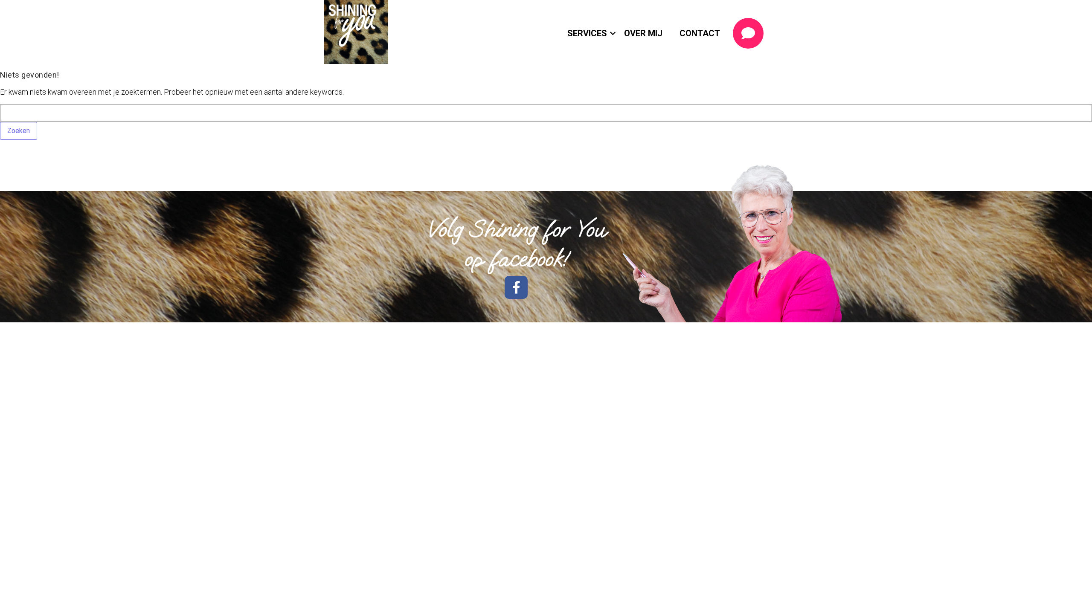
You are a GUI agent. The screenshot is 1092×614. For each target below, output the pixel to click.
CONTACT (700, 33)
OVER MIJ (643, 33)
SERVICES (587, 33)
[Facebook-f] (516, 287)
